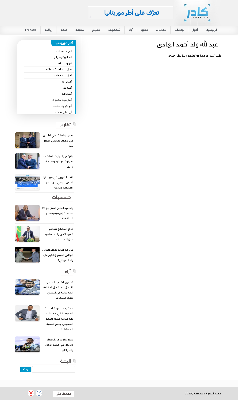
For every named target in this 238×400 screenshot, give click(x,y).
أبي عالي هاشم (63, 112)
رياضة (48, 30)
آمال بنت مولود (63, 75)
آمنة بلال (67, 87)
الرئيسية (211, 30)
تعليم (96, 30)
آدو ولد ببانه (65, 63)
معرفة (79, 30)
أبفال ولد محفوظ (62, 99)
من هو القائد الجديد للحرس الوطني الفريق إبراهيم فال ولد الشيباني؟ (57, 255)
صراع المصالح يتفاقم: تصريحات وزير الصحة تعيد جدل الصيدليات (58, 234)
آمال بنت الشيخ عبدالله (59, 69)
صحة (63, 30)
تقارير (144, 30)
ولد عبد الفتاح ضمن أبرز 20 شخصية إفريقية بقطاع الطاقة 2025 (57, 213)
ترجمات (179, 30)
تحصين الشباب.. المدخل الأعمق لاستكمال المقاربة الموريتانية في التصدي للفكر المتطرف (58, 290)
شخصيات (114, 30)
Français (30, 30)
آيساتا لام (67, 93)
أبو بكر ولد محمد (62, 106)
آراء (131, 30)
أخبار (195, 30)
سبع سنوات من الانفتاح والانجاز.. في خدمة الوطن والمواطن (59, 345)
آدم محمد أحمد (63, 51)
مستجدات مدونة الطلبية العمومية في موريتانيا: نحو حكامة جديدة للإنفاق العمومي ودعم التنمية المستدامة (59, 319)
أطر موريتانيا (64, 43)
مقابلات (161, 30)
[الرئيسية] (197, 12)
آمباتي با (67, 81)
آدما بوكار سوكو (63, 57)
